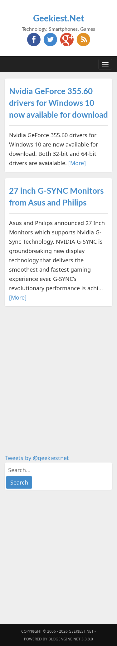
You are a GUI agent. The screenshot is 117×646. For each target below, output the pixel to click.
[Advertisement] (58, 371)
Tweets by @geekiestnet (37, 458)
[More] (77, 163)
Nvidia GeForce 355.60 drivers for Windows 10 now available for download (58, 103)
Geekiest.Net (58, 18)
